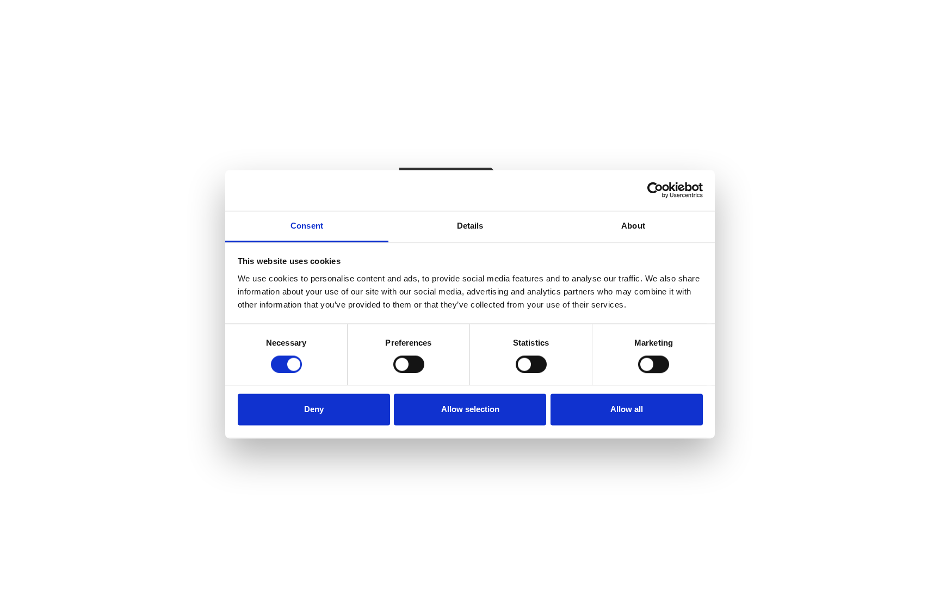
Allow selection (470, 409)
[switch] (408, 364)
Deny (314, 409)
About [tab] (633, 225)
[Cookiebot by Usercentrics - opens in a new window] (655, 190)
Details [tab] (470, 225)
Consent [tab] (306, 225)
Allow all (626, 409)
